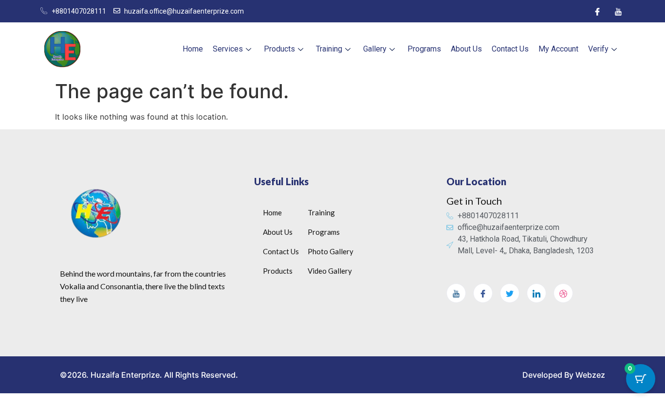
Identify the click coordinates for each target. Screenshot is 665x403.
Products (279, 48)
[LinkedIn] (536, 293)
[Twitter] (509, 293)
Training (329, 48)
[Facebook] (597, 11)
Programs (424, 48)
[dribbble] (563, 293)
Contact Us (510, 48)
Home (193, 48)
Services (228, 48)
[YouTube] (618, 11)
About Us (466, 48)
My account (558, 48)
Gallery (375, 48)
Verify (598, 48)
